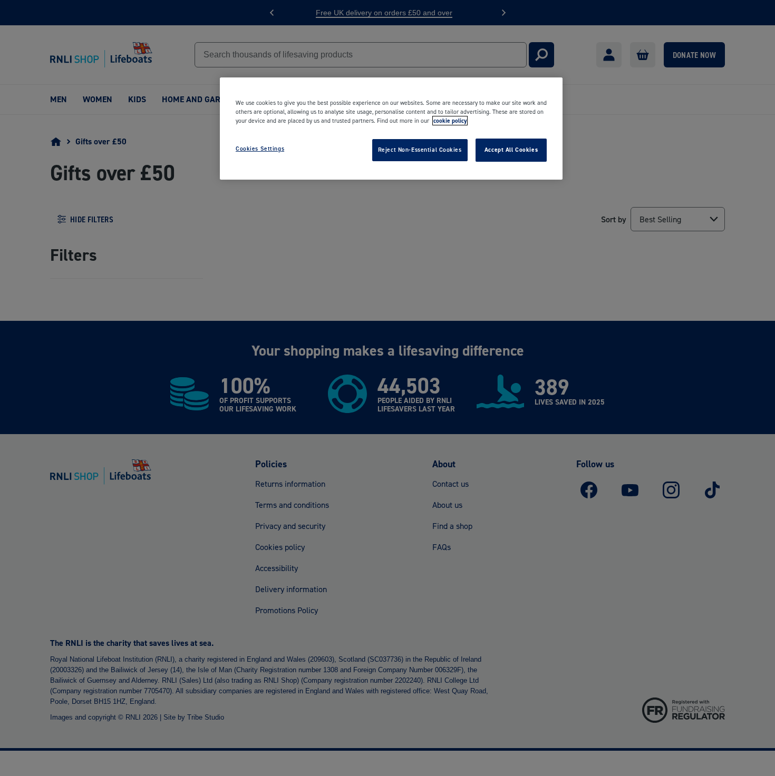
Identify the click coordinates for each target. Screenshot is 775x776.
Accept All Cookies (511, 149)
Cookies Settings (260, 148)
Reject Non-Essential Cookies (420, 149)
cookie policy (450, 120)
